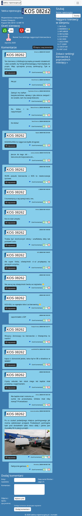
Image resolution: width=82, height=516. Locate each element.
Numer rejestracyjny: (64, 12)
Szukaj (76, 15)
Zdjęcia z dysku (5, 500)
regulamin (38, 506)
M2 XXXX (62, 39)
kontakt (54, 515)
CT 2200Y (63, 44)
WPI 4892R (63, 31)
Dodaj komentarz (22, 509)
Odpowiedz (11, 73)
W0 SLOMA (63, 34)
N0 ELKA (62, 26)
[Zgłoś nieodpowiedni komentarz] (29, 72)
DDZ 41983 (63, 41)
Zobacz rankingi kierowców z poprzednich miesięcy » (65, 58)
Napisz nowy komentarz (43, 47)
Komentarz (5, 485)
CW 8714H (63, 47)
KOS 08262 (15, 55)
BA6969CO (63, 29)
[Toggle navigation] (78, 3)
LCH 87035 (63, 36)
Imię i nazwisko (5, 480)
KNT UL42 (63, 49)
